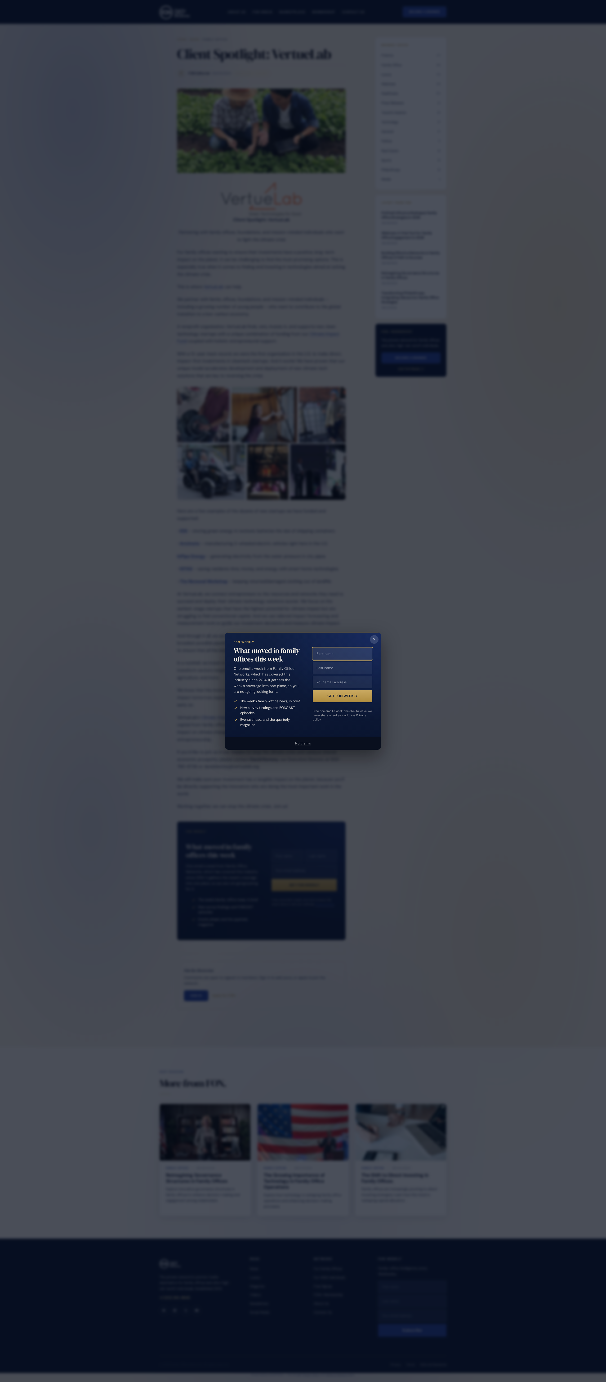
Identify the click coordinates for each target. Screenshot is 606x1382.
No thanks (303, 743)
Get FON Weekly (342, 696)
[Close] (374, 639)
